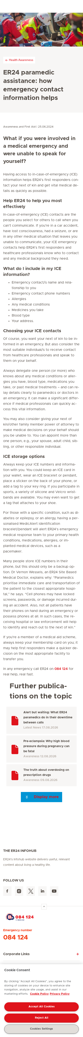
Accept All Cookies (42, 1006)
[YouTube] (54, 891)
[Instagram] (19, 891)
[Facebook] (7, 891)
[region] (41, 1000)
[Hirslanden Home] (41, 916)
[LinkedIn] (42, 891)
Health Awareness (21, 60)
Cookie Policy (39, 994)
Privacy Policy (60, 994)
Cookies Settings (41, 1028)
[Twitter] (31, 891)
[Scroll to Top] (44, 906)
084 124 (61, 669)
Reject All (41, 1017)
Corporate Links (16, 954)
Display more (46, 797)
